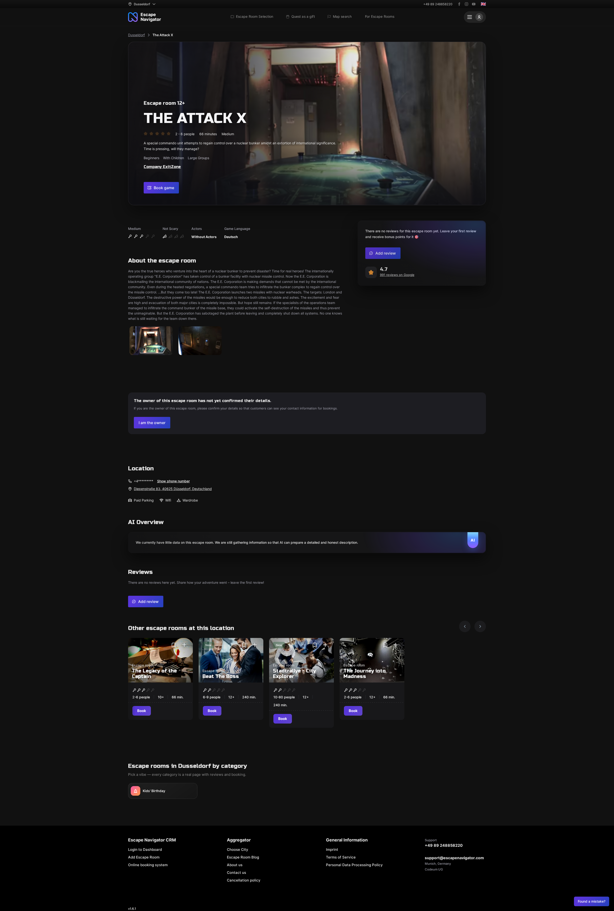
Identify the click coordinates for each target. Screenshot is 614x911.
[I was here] (184, 645)
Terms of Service (341, 857)
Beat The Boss (220, 676)
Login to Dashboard (145, 849)
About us (234, 865)
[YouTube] (474, 4)
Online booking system (148, 865)
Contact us (236, 872)
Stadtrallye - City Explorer (294, 673)
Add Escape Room (143, 857)
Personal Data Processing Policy (354, 865)
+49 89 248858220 (437, 4)
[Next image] (480, 626)
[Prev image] (465, 626)
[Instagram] (466, 4)
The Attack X (163, 35)
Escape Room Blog (243, 857)
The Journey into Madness (364, 673)
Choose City (237, 849)
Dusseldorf (136, 35)
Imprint (332, 849)
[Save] (173, 645)
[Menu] (475, 17)
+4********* (143, 481)
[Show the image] (151, 341)
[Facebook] (459, 4)
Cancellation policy (243, 880)
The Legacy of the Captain (154, 673)
